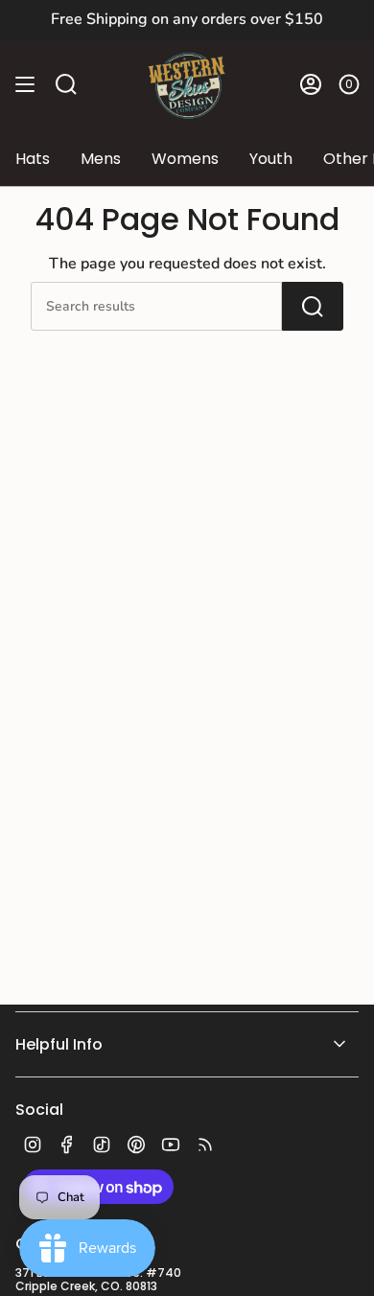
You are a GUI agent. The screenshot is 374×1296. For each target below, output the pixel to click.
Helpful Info (59, 1044)
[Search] (312, 306)
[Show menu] (25, 84)
